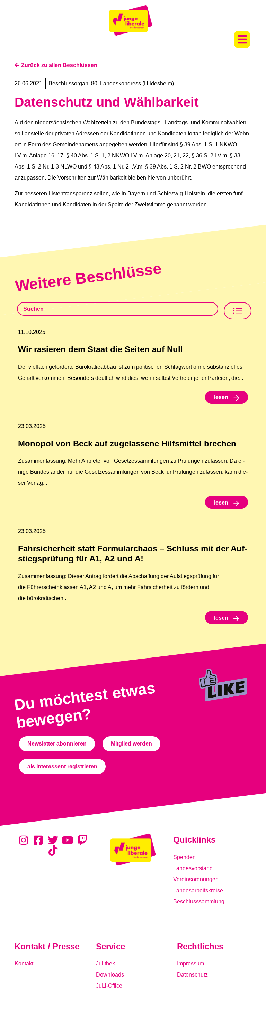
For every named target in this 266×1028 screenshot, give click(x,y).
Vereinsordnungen (196, 879)
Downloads (110, 975)
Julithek (105, 964)
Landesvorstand (193, 868)
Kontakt (24, 964)
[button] (242, 39)
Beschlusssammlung (198, 901)
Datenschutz (192, 975)
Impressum (190, 964)
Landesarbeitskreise (198, 890)
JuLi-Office (109, 986)
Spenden (184, 857)
